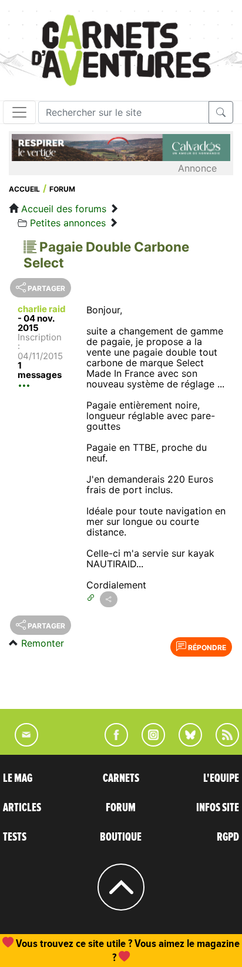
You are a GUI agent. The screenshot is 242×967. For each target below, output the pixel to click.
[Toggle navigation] (19, 112)
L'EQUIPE (221, 778)
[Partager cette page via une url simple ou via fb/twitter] (108, 599)
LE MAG (17, 778)
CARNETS (121, 778)
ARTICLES (22, 808)
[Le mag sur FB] (111, 743)
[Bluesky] (184, 743)
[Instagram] (148, 743)
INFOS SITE (217, 808)
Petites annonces (68, 223)
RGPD (228, 837)
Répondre (206, 647)
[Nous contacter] (20, 743)
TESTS (14, 837)
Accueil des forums (63, 209)
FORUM (121, 808)
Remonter (42, 643)
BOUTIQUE (121, 837)
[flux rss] (221, 743)
